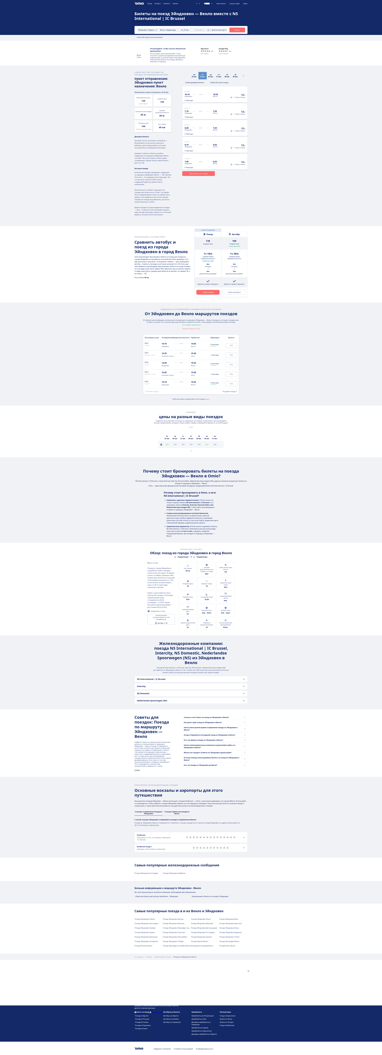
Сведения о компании (162, 1049)
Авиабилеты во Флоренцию (202, 1016)
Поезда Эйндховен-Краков (201, 937)
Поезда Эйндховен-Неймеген (174, 873)
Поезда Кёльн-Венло (227, 946)
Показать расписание (143, 129)
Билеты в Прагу (226, 1019)
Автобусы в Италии (171, 1019)
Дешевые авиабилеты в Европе (204, 1034)
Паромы (175, 3)
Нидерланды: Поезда (162, 957)
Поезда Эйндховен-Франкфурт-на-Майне (179, 928)
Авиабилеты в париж (199, 1028)
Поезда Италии (141, 1028)
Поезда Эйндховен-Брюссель (230, 923)
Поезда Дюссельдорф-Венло (202, 946)
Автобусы (157, 3)
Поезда (149, 3)
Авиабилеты (196, 1012)
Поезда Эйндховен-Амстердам (146, 923)
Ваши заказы (221, 3)
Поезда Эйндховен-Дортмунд (145, 937)
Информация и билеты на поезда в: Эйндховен (210, 896)
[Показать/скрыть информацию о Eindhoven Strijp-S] (244, 848)
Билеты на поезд (142, 1012)
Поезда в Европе (142, 1016)
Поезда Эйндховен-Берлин (173, 919)
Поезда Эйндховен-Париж (144, 919)
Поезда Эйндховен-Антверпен (146, 941)
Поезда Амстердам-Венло (229, 941)
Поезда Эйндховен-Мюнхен (173, 923)
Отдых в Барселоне (227, 1016)
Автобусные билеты (171, 1012)
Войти (245, 3)
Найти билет (143, 104)
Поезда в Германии (143, 1025)
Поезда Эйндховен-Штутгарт (174, 932)
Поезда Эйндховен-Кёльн (229, 928)
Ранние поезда (152, 391)
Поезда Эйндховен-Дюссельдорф (204, 928)
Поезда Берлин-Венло (199, 941)
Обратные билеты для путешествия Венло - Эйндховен (156, 896)
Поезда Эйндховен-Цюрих (144, 932)
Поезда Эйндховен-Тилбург (173, 941)
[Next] (243, 75)
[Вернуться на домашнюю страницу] (140, 3)
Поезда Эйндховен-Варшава (202, 923)
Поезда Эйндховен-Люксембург (175, 937)
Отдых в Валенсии (227, 1025)
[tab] (194, 82)
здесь (207, 399)
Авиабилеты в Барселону (201, 1031)
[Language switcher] (208, 3)
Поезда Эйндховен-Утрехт (229, 937)
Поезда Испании (141, 1022)
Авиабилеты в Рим (198, 1019)
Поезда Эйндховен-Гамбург (145, 928)
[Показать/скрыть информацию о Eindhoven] (244, 837)
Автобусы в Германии (172, 1022)
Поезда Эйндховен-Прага (201, 919)
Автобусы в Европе (171, 1016)
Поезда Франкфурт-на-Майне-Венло (177, 946)
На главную (138, 957)
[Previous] (160, 437)
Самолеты (166, 3)
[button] (186, 30)
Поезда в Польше (142, 1019)
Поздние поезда (229, 391)
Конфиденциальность (204, 1049)
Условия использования (183, 1049)
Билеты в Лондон (227, 1022)
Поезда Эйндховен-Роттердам (146, 873)
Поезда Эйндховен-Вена (228, 919)
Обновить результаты (189, 329)
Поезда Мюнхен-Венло (143, 946)
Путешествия (225, 1012)
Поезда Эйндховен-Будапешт (230, 932)
